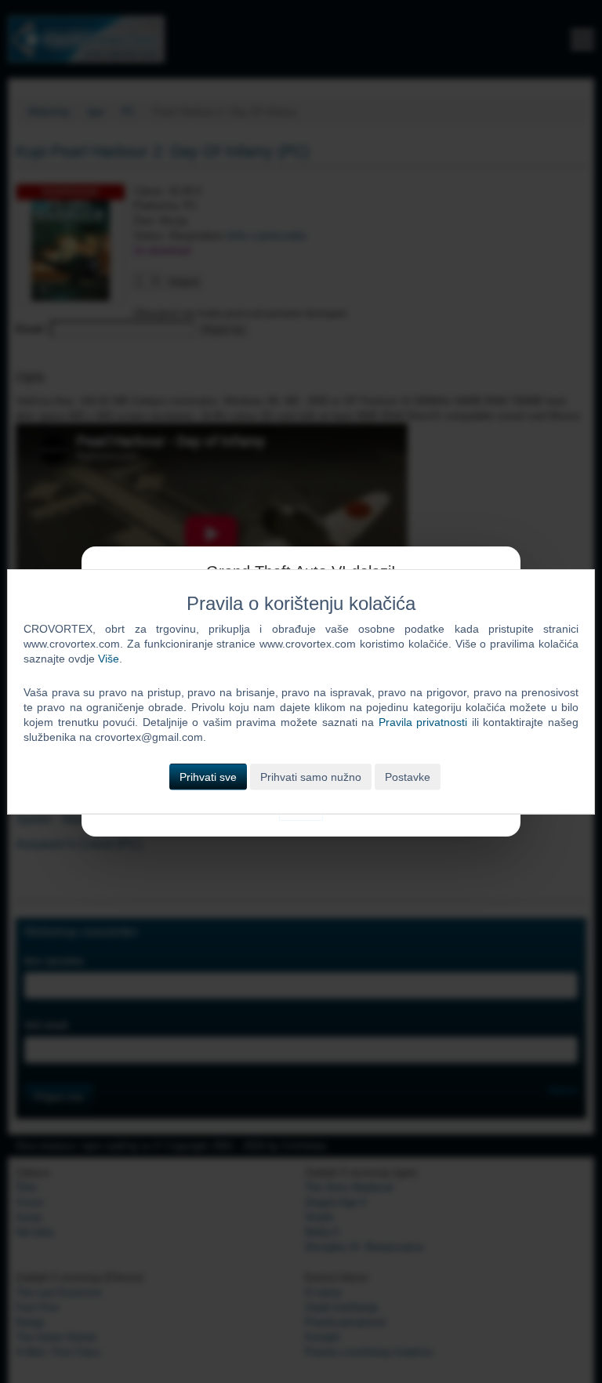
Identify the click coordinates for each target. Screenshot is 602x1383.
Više (108, 658)
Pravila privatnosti (423, 722)
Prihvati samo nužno (310, 776)
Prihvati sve (208, 776)
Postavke (407, 776)
